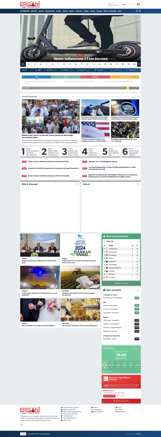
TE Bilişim (138, 434)
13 (93, 64)
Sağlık (86, 11)
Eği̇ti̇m (71, 11)
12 (87, 64)
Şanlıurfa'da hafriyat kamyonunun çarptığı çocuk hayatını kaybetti (53, 168)
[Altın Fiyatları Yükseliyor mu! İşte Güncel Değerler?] (80, 310)
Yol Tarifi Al (121, 396)
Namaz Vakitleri (98, 411)
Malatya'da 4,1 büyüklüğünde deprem (103, 161)
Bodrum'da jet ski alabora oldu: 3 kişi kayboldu (53, 153)
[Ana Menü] (139, 11)
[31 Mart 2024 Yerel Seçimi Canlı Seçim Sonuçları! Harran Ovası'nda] (80, 245)
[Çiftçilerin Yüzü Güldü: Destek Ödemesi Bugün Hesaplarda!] (80, 277)
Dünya (65, 11)
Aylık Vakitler (108, 371)
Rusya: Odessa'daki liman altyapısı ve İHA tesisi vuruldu (48, 176)
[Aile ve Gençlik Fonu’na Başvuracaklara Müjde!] (40, 310)
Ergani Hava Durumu (70, 409)
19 (129, 64)
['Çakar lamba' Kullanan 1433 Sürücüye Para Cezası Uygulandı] (40, 277)
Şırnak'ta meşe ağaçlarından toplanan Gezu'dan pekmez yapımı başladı (134, 153)
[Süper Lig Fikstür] (138, 290)
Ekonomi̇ (79, 11)
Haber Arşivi (67, 420)
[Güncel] (138, 184)
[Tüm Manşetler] (138, 96)
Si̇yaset (99, 11)
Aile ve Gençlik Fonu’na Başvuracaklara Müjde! (38, 325)
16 (111, 64)
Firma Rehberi (97, 409)
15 (105, 64)
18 (123, 64)
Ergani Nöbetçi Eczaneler (71, 407)
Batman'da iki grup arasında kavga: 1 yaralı (73, 153)
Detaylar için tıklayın (121, 283)
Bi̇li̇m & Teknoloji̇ (110, 11)
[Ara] (137, 11)
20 (134, 64)
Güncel (41, 11)
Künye (119, 407)
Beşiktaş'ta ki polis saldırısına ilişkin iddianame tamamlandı (114, 153)
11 (81, 64)
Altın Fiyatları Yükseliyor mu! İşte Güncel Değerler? (80, 325)
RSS (24, 434)
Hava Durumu (122, 411)
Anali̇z (58, 11)
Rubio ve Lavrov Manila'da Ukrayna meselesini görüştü (48, 161)
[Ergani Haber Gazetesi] (30, 4)
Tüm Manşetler (68, 416)
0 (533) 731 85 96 (110, 396)
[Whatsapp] (21, 424)
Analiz (64, 258)
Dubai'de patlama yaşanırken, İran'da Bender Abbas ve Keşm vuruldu (32, 153)
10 (76, 64)
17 (117, 64)
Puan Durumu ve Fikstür (71, 414)
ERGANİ (34, 11)
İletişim (95, 407)
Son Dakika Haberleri (70, 418)
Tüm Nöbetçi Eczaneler (122, 401)
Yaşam (92, 11)
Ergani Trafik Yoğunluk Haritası (73, 411)
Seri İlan (120, 409)
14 (99, 64)
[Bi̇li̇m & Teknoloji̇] (77, 184)
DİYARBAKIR (24, 11)
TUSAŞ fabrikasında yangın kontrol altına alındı (93, 153)
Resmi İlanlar (50, 11)
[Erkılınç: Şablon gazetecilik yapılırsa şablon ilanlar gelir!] (40, 245)
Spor (119, 11)
